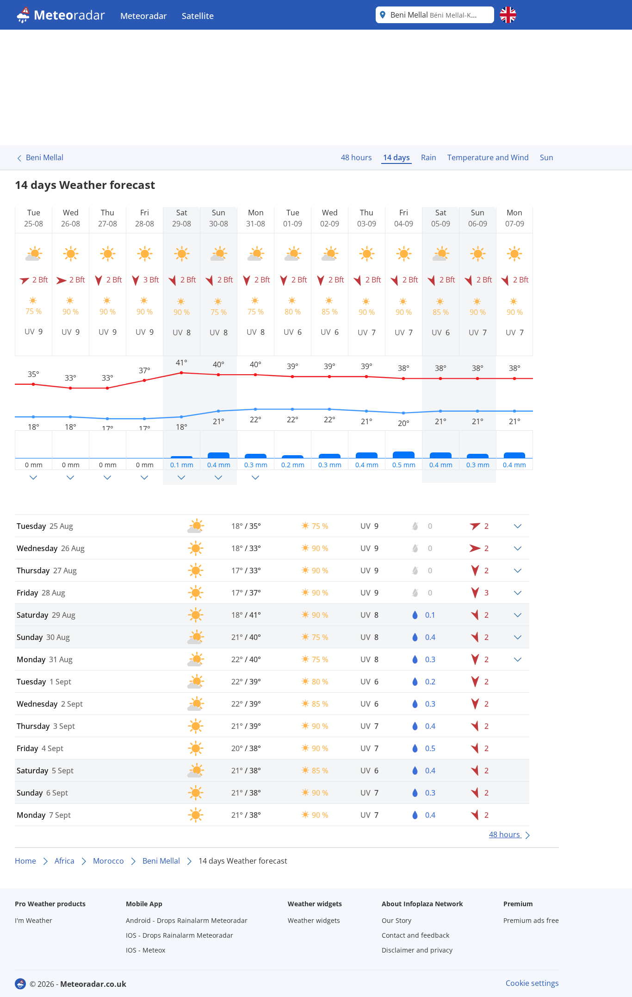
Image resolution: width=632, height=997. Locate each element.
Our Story (396, 920)
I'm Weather (33, 920)
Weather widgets (314, 920)
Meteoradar (143, 15)
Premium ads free (531, 920)
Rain (428, 157)
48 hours (356, 157)
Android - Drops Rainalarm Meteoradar (187, 920)
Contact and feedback (415, 935)
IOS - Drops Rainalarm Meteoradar (179, 935)
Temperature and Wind (488, 157)
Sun (546, 157)
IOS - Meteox (145, 950)
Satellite (198, 15)
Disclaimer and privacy (417, 950)
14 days (396, 157)
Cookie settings (532, 983)
